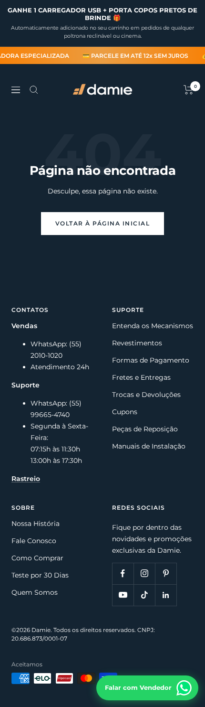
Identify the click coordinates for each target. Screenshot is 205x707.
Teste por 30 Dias (40, 575)
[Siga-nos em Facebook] (122, 573)
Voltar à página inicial (102, 223)
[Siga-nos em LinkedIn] (165, 595)
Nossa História (35, 523)
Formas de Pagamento (150, 360)
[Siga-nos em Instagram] (144, 573)
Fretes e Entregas (141, 377)
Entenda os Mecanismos (152, 325)
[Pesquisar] (34, 90)
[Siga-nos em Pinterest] (165, 573)
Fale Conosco (33, 540)
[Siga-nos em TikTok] (144, 595)
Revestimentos (137, 343)
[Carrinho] (189, 90)
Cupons (124, 411)
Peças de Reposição (145, 429)
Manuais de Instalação (148, 446)
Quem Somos (34, 592)
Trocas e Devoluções (146, 394)
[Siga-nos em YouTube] (122, 595)
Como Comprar (37, 558)
